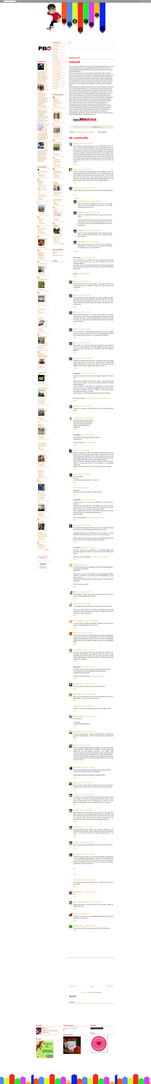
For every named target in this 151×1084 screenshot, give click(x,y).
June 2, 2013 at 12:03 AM (85, 358)
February (55, 62)
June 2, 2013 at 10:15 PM (89, 684)
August (55, 45)
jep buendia (76, 767)
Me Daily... (41, 544)
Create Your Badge (73, 1028)
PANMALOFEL (77, 891)
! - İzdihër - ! (57, 159)
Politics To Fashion (56, 99)
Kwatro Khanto (42, 238)
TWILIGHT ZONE (56, 226)
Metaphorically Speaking (42, 280)
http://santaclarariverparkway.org (95, 517)
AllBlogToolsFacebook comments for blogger (82, 126)
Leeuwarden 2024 (61, 116)
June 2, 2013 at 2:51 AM (88, 435)
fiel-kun (75, 358)
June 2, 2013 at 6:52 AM (88, 499)
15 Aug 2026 (41, 174)
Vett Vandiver (77, 684)
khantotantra (77, 650)
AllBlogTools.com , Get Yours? (106, 126)
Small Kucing (77, 188)
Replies (77, 198)
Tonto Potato (42, 309)
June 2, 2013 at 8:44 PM (88, 650)
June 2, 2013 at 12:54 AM (84, 406)
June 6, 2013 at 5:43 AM (82, 914)
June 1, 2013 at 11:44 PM (83, 312)
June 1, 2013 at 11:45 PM (83, 329)
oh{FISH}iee (56, 126)
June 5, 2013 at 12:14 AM (89, 891)
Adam (75, 406)
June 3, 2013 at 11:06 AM (88, 731)
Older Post (109, 986)
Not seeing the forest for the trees (57, 162)
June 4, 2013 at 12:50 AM (86, 810)
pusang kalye (42, 336)
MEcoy (77, 132)
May (54, 54)
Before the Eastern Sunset (41, 183)
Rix (74, 914)
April (54, 56)
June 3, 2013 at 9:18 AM (86, 706)
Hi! (38, 310)
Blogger (85, 1080)
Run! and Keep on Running (42, 389)
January (55, 65)
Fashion (55, 209)
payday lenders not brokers (99, 557)
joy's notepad (42, 295)
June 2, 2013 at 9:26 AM (88, 547)
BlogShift (46, 125)
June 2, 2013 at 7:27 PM (85, 632)
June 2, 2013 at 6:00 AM (82, 487)
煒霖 (74, 592)
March (54, 59)
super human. (42, 228)
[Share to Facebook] (104, 132)
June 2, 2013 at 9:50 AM (82, 564)
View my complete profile (49, 1034)
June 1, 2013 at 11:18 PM (88, 257)
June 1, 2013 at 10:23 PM (93, 241)
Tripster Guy (41, 454)
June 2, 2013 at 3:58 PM (84, 604)
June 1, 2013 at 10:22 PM (93, 230)
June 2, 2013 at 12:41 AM (88, 373)
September (56, 77)
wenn (75, 782)
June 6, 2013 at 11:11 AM (89, 925)
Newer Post (73, 986)
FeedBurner (43, 568)
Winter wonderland (46, 299)
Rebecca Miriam (78, 716)
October (55, 74)
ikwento (40, 470)
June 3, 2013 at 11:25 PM (84, 782)
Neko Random (57, 199)
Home (92, 986)
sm (74, 487)
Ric (74, 745)
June (54, 51)
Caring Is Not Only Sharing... (57, 143)
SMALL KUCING (55, 183)
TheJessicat (77, 880)
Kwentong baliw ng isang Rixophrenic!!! (42, 355)
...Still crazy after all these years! (57, 172)
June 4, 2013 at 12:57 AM (86, 842)
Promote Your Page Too (58, 255)
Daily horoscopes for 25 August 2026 (57, 103)
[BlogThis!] (100, 132)
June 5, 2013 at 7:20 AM (94, 902)
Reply (74, 164)
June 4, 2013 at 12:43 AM (86, 794)
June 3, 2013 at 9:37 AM (90, 716)
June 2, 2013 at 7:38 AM (84, 525)
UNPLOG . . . (41, 408)
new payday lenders (84, 273)
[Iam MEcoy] (53, 254)
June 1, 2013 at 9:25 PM (85, 169)
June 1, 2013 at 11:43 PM (83, 295)
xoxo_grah (76, 854)
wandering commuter (41, 522)
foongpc (75, 794)
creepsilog (46, 377)
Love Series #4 (42, 546)
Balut (74, 525)
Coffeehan (41, 504)
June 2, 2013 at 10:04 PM (88, 667)
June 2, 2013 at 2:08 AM (87, 418)
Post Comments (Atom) (95, 992)
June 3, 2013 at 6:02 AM (88, 694)
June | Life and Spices (80, 902)
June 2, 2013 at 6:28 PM (91, 621)
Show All (46, 550)
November (56, 71)
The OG (40, 221)
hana (74, 474)
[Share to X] (102, 132)
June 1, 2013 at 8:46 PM (86, 143)
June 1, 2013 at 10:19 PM (89, 188)
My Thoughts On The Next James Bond (42, 446)
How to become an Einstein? (41, 426)
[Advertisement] (91, 970)
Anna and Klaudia (78, 621)
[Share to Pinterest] (105, 132)
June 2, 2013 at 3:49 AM (83, 450)
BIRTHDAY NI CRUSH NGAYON (41, 473)
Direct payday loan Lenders (97, 676)
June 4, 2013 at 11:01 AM (88, 880)
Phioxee (75, 632)
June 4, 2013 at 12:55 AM (86, 827)
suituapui (76, 706)
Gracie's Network (40, 482)
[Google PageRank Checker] (72, 996)
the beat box (42, 204)
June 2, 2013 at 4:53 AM (83, 474)
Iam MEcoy (55, 252)
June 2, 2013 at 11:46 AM (83, 592)
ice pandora (76, 418)
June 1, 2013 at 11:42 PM (83, 281)
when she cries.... (41, 219)
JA (74, 564)
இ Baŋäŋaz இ (77, 925)
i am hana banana (41, 318)
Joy (74, 450)
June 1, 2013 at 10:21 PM (93, 212)
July (54, 48)
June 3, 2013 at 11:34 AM (83, 745)
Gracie (75, 604)
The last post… (57, 175)
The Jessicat (42, 443)
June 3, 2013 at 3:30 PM (87, 767)
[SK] (74, 281)
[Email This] (99, 132)
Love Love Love (42, 108)
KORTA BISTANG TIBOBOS (41, 254)
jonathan (76, 143)
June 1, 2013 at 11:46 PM (83, 342)
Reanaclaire (76, 731)
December (56, 68)
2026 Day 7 (41, 257)
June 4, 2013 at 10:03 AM (87, 854)
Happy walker (77, 694)
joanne (75, 169)
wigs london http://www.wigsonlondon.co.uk (98, 398)
